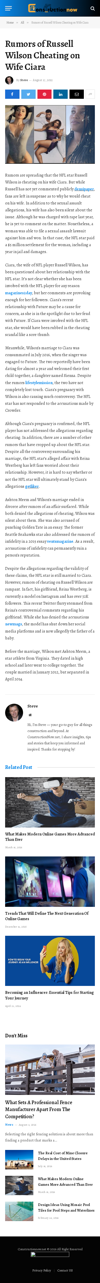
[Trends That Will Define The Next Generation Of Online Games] (50, 881)
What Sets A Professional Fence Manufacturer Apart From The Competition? (38, 1109)
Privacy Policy (41, 1270)
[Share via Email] (76, 94)
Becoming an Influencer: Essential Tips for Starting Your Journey (49, 995)
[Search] (92, 8)
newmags (13, 624)
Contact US (65, 1270)
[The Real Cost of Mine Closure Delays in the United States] (19, 1159)
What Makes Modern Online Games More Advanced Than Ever (50, 837)
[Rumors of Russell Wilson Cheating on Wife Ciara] (50, 134)
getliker (32, 486)
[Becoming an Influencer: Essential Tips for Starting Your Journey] (50, 961)
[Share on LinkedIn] (60, 94)
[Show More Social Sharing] (90, 94)
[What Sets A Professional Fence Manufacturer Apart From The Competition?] (50, 1070)
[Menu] (8, 8)
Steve (24, 80)
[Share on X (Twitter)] (28, 94)
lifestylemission (39, 383)
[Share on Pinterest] (44, 94)
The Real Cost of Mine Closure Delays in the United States (63, 1155)
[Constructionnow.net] (52, 8)
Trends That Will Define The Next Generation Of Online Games (46, 916)
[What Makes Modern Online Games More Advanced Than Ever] (50, 802)
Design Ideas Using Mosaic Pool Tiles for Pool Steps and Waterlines (66, 1207)
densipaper (84, 189)
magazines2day (18, 293)
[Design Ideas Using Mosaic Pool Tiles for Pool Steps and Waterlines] (19, 1211)
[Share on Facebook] (12, 94)
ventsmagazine (60, 541)
